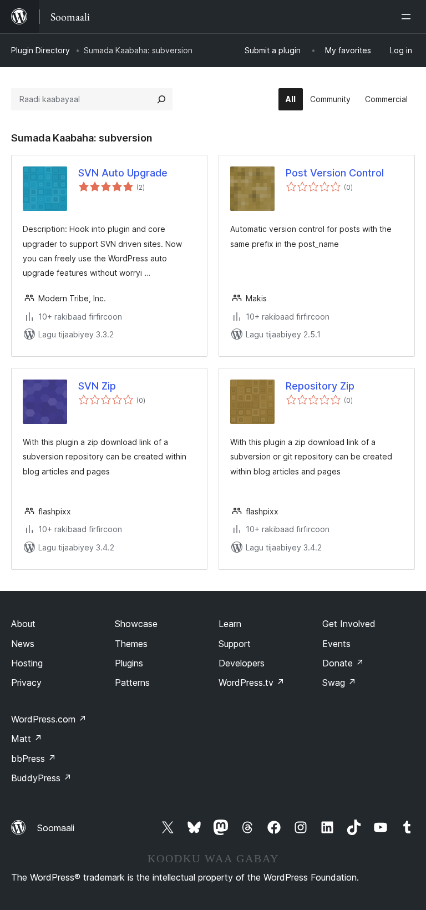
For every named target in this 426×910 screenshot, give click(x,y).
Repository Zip (320, 386)
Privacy (26, 682)
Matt (26, 738)
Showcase (136, 623)
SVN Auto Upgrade (123, 173)
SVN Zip (97, 386)
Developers (242, 663)
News (22, 643)
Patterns (132, 682)
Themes (131, 643)
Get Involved (349, 623)
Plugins (129, 663)
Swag (339, 682)
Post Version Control (335, 173)
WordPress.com (49, 719)
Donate (343, 663)
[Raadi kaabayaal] (161, 99)
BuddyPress (41, 777)
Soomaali (55, 827)
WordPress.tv (252, 682)
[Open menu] (408, 16)
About (23, 623)
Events (336, 643)
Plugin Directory (40, 50)
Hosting (27, 663)
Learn (230, 623)
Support (235, 643)
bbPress (33, 758)
